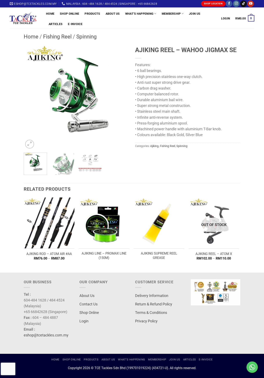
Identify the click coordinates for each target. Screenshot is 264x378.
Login (83, 321)
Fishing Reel (57, 36)
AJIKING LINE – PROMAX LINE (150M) (104, 255)
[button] (225, 18)
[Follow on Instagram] (236, 3)
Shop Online (69, 13)
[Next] (121, 96)
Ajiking (154, 146)
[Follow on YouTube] (250, 3)
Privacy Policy (146, 321)
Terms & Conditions (151, 313)
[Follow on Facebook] (229, 3)
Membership (171, 13)
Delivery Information (151, 296)
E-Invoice (75, 24)
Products (92, 13)
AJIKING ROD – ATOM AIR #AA (49, 254)
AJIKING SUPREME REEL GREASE (159, 255)
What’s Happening (139, 13)
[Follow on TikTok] (243, 3)
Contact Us (88, 304)
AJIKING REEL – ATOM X (214, 254)
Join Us (194, 13)
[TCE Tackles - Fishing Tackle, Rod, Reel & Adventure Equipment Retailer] (25, 17)
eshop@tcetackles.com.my (46, 335)
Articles (55, 24)
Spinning (86, 36)
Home (50, 13)
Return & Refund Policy (153, 304)
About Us (113, 13)
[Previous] (31, 96)
